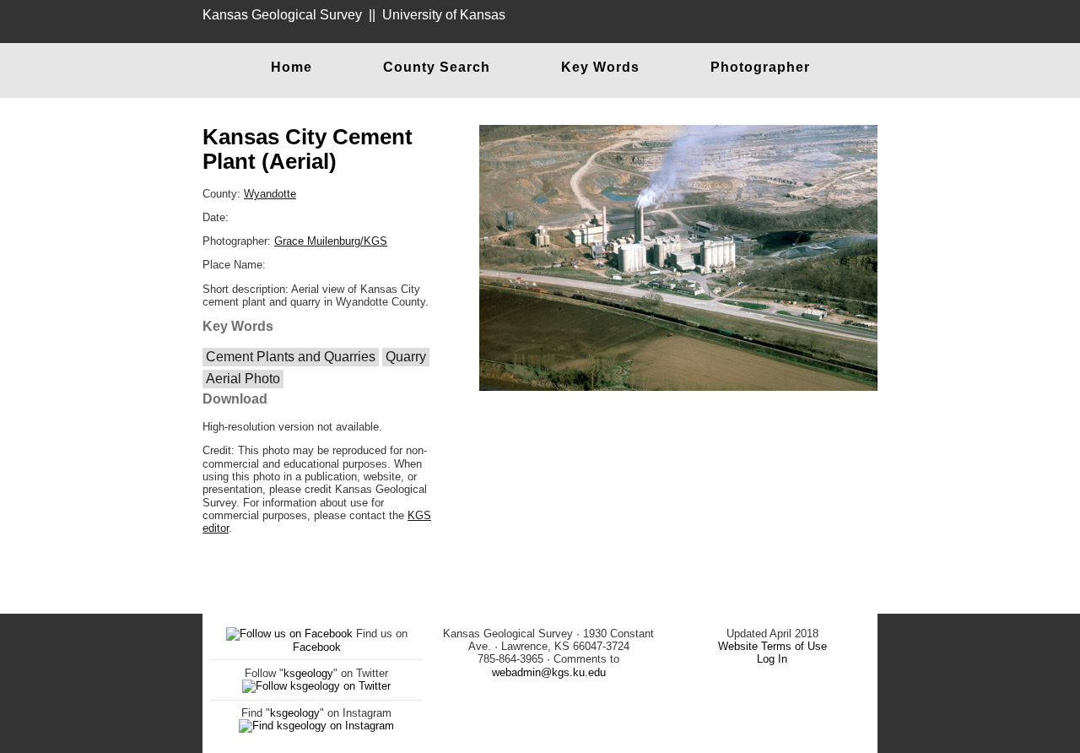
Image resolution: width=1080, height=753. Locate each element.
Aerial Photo (243, 378)
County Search (436, 67)
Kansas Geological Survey (282, 15)
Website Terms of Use (772, 646)
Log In (772, 659)
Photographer (760, 67)
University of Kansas (443, 15)
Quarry (406, 356)
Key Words (600, 67)
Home (291, 67)
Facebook (317, 647)
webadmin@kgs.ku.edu (549, 672)
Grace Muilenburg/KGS (330, 241)
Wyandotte (270, 193)
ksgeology (308, 673)
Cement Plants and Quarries (290, 356)
